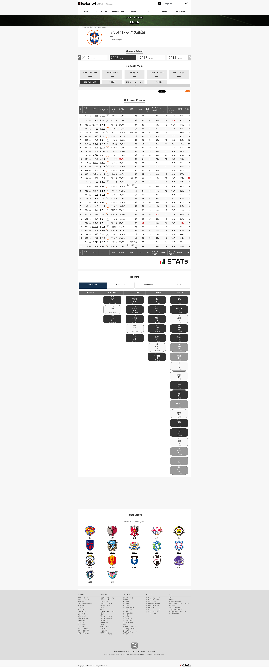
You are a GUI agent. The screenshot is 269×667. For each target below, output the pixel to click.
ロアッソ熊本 (127, 630)
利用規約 (117, 651)
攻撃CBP (188, 109)
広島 (96, 140)
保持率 (179, 109)
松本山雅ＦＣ (127, 605)
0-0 (103, 155)
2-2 (103, 129)
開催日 (85, 109)
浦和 (96, 159)
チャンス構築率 (155, 109)
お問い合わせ (150, 651)
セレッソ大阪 (81, 624)
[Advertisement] (134, 492)
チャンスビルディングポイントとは (179, 603)
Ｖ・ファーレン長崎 (83, 634)
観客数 (121, 109)
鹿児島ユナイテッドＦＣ (130, 632)
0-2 (103, 231)
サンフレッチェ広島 (83, 630)
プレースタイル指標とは (175, 607)
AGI (140, 109)
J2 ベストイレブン (151, 607)
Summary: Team (102, 11)
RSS (188, 91)
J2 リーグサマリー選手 (152, 605)
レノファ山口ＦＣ (128, 620)
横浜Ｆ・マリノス (83, 615)
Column (149, 11)
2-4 (103, 167)
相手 (95, 109)
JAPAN (133, 11)
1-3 (103, 227)
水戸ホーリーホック (83, 600)
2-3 (103, 191)
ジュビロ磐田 (104, 622)
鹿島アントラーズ (83, 598)
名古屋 (95, 144)
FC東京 (95, 174)
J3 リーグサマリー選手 (152, 611)
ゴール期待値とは (174, 613)
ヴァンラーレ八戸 (105, 600)
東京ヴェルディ (82, 609)
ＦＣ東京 (80, 607)
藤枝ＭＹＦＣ (104, 624)
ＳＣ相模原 (126, 603)
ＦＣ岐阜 (125, 611)
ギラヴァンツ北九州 (128, 628)
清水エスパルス (82, 617)
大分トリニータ (104, 632)
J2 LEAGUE (103, 595)
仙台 (96, 167)
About (164, 11)
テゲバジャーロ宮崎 (106, 634)
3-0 (103, 215)
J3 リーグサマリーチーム (153, 609)
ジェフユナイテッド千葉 (85, 603)
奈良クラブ (126, 617)
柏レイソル (81, 605)
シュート (163, 109)
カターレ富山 (104, 620)
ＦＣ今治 (102, 628)
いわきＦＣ (103, 607)
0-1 (103, 140)
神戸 (96, 120)
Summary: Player (117, 11)
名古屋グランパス (83, 618)
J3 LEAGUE (126, 595)
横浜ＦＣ (102, 613)
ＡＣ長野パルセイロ (128, 607)
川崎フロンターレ (83, 613)
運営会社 (143, 651)
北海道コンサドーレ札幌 (107, 598)
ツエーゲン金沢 (127, 609)
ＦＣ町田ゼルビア (83, 611)
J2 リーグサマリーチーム (153, 603)
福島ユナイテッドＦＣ (129, 598)
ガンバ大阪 (81, 622)
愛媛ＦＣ (125, 624)
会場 (113, 109)
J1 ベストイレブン (151, 601)
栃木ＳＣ (125, 600)
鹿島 (96, 151)
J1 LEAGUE (81, 595)
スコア (102, 110)
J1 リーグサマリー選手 (152, 600)
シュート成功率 (171, 109)
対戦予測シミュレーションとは (177, 611)
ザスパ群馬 (126, 601)
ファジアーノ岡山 (83, 628)
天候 (131, 109)
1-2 (103, 125)
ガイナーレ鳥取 (127, 618)
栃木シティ (103, 609)
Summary (149, 595)
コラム (170, 598)
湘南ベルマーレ (104, 615)
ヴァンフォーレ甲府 (106, 617)
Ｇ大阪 (95, 155)
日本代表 (171, 600)
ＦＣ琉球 (125, 634)
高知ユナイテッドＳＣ (129, 626)
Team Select (180, 11)
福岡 (96, 133)
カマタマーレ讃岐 (128, 622)
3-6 (103, 120)
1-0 (103, 133)
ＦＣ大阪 (125, 615)
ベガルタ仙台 (104, 601)
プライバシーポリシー (133, 651)
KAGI (147, 109)
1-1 (103, 174)
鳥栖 (96, 178)
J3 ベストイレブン (151, 613)
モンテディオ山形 (105, 605)
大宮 (96, 170)
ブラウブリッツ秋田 (106, 603)
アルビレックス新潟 (106, 618)
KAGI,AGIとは (172, 605)
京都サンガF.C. (82, 620)
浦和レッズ (81, 601)
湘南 (96, 116)
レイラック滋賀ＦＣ (128, 613)
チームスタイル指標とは (175, 609)
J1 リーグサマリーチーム (153, 598)
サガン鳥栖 (103, 630)
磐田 (96, 136)
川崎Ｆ (95, 163)
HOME (86, 11)
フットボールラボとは (175, 601)
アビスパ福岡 (81, 632)
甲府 (96, 148)
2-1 (103, 116)
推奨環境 (123, 651)
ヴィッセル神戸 (82, 626)
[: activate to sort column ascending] (107, 110)
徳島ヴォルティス (105, 626)
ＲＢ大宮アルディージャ (107, 611)
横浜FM (95, 125)
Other (170, 595)
